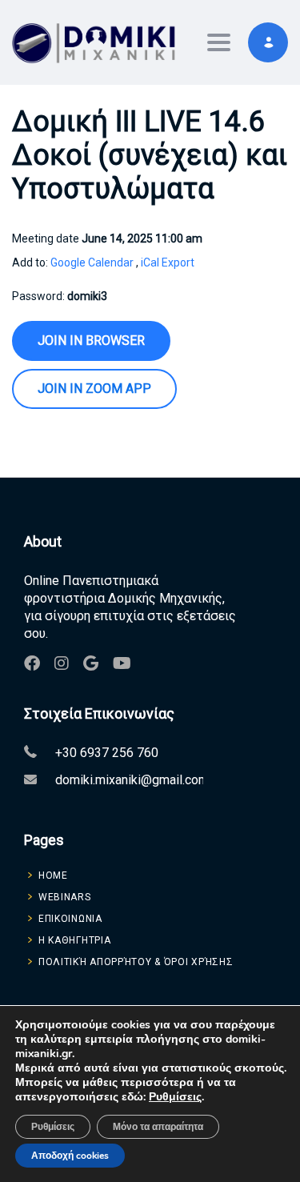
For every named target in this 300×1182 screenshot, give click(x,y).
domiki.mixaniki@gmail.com (132, 779)
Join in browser (91, 340)
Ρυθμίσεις (175, 1097)
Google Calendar (92, 262)
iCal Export (167, 262)
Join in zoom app (94, 388)
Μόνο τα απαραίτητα (158, 1126)
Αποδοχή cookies (70, 1155)
